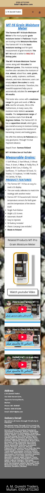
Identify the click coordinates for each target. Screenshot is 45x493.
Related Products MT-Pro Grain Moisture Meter (22, 242)
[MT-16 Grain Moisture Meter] (21, 283)
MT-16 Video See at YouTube (19, 152)
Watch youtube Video (22, 292)
